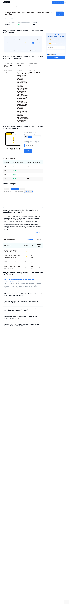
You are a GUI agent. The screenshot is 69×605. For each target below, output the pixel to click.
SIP (26, 136)
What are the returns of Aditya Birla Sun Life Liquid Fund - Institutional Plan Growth (21, 302)
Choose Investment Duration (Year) (28, 142)
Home (4, 6)
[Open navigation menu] (65, 2)
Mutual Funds (10, 6)
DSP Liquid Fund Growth (10, 262)
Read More (38, 232)
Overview (30, 239)
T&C (55, 54)
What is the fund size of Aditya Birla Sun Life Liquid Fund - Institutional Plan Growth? (21, 317)
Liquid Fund (8, 17)
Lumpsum (30, 136)
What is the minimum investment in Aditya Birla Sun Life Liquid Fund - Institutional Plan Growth (20, 309)
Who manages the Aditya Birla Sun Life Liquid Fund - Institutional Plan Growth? (19, 280)
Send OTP (55, 57)
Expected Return (36, 142)
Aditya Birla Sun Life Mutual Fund (20, 17)
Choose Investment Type (28, 133)
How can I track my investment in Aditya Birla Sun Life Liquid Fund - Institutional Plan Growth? (21, 325)
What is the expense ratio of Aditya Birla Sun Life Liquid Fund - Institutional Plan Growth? (20, 294)
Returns (39, 239)
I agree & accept (52, 54)
